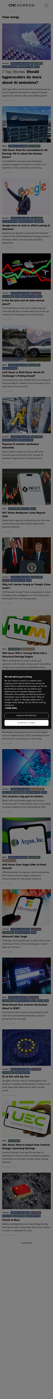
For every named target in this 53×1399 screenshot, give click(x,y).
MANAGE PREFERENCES (27, 715)
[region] (26, 699)
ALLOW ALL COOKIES (26, 723)
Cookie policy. (11, 708)
